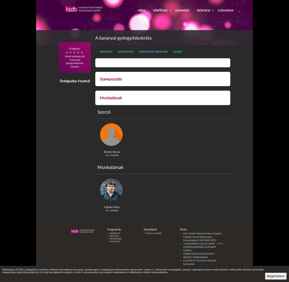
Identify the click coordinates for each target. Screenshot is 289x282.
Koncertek (115, 241)
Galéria (177, 51)
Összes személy (154, 233)
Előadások (225, 10)
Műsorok (203, 10)
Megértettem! (276, 276)
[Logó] (82, 231)
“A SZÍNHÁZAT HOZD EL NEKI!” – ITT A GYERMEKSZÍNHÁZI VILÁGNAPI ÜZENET (203, 247)
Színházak (160, 10)
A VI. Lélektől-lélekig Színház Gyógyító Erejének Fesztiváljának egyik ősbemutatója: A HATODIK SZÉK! (202, 236)
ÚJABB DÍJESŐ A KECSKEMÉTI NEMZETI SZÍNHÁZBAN (199, 255)
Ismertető (106, 51)
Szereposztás (125, 51)
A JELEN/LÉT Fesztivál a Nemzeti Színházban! (199, 262)
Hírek (141, 10)
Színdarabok (116, 238)
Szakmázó (182, 10)
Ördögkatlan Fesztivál (75, 81)
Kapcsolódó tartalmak (153, 51)
